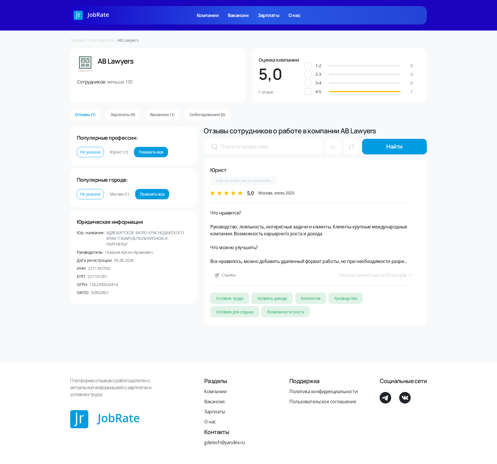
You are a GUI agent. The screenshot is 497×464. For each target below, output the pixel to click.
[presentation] (214, 146)
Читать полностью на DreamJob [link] (373, 275)
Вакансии (238, 15)
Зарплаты (268, 15)
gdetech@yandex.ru (224, 442)
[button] (365, 65)
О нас (294, 15)
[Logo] (91, 15)
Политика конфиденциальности (323, 391)
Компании (208, 15)
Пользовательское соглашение (322, 401)
